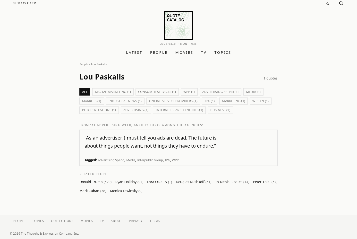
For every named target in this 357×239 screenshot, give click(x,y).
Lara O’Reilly (159, 181)
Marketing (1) (233, 101)
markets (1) (91, 101)
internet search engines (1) (179, 110)
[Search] (341, 3)
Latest (134, 52)
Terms (155, 221)
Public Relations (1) (99, 110)
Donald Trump (95, 181)
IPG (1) (210, 101)
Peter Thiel (265, 181)
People (159, 52)
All (85, 91)
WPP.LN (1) (260, 101)
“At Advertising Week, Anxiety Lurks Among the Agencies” (147, 125)
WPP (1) (189, 91)
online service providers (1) (173, 101)
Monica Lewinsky (126, 190)
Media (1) (253, 91)
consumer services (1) (157, 91)
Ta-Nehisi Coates (232, 181)
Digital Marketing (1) (113, 91)
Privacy (136, 221)
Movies (184, 52)
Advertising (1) (136, 110)
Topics (222, 52)
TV (204, 52)
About (116, 221)
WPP (175, 160)
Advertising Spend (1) (220, 91)
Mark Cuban (92, 190)
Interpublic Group (150, 160)
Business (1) (220, 110)
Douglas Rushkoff (193, 181)
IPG (167, 160)
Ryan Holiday (129, 181)
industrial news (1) (125, 101)
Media (130, 160)
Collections (62, 221)
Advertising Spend (111, 160)
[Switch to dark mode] (328, 3)
